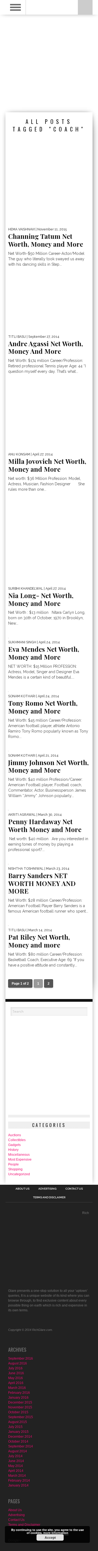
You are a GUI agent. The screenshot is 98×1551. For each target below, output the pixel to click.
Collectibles (17, 1140)
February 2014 (19, 1480)
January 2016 (18, 1397)
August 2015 (17, 1422)
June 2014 (16, 1461)
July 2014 (15, 1456)
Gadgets (14, 1145)
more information (55, 1533)
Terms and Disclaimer (49, 1197)
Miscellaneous (19, 1155)
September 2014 (20, 1446)
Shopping (15, 1169)
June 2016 (16, 1373)
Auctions (14, 1135)
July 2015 (15, 1427)
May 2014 (15, 1466)
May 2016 (15, 1378)
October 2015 (18, 1412)
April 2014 (15, 1471)
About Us (22, 1188)
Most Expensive (20, 1159)
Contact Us (74, 1188)
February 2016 (19, 1393)
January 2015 (18, 1432)
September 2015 (20, 1417)
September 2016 (20, 1358)
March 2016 (17, 1388)
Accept (50, 1537)
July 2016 (15, 1368)
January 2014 (18, 1485)
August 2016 (17, 1363)
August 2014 (17, 1451)
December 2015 (20, 1402)
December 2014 (20, 1436)
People (13, 1164)
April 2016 (15, 1383)
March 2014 (17, 1476)
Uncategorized (19, 1174)
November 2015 (20, 1407)
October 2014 (18, 1441)
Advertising (47, 1188)
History (13, 1150)
